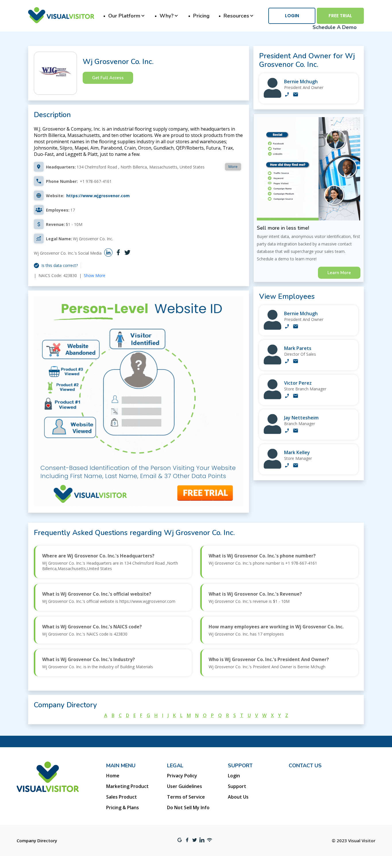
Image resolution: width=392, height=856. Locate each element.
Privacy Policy (182, 775)
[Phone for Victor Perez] (287, 396)
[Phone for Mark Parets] (287, 361)
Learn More (339, 273)
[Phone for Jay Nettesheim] (287, 431)
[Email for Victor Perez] (295, 396)
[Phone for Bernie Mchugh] (287, 95)
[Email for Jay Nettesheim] (295, 431)
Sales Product (121, 797)
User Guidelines (184, 786)
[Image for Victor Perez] (272, 397)
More (233, 166)
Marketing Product (127, 786)
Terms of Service (186, 797)
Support (237, 786)
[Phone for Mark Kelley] (287, 465)
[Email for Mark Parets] (295, 361)
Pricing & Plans (122, 807)
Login (292, 15)
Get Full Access (108, 78)
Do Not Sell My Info (188, 807)
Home (112, 775)
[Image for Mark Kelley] (272, 467)
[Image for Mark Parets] (272, 363)
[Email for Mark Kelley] (295, 465)
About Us (238, 797)
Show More (94, 275)
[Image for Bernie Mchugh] (272, 96)
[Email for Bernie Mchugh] (295, 95)
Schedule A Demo (335, 27)
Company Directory (37, 840)
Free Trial (340, 15)
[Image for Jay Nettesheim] (272, 432)
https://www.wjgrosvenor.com (98, 195)
